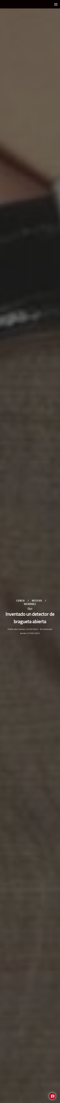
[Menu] (56, 4)
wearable (30, 604)
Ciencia (20, 600)
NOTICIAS (37, 600)
